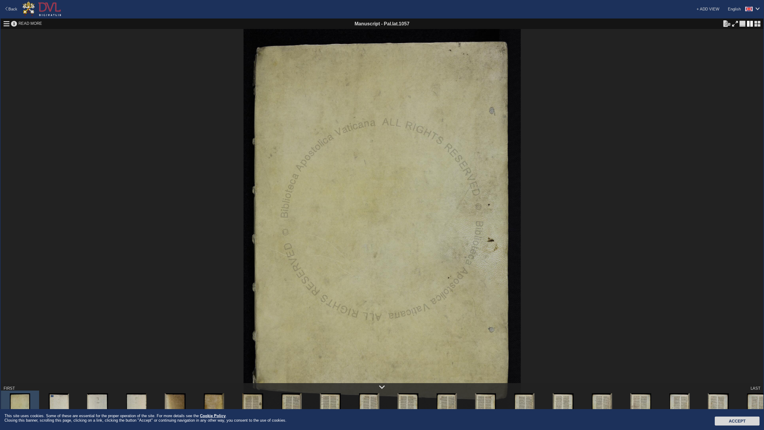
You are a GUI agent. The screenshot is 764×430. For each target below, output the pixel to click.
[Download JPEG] (727, 23)
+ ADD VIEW (708, 9)
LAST (755, 388)
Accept (737, 421)
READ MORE (30, 23)
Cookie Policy (213, 416)
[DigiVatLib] (41, 15)
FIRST (9, 388)
